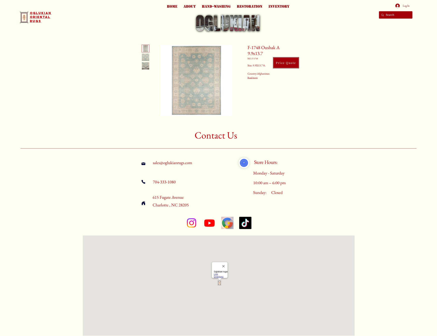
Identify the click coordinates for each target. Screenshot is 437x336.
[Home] (143, 203)
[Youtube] (209, 223)
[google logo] (227, 223)
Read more (253, 77)
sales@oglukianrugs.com (172, 162)
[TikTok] (245, 223)
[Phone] (143, 182)
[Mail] (143, 163)
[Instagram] (191, 223)
